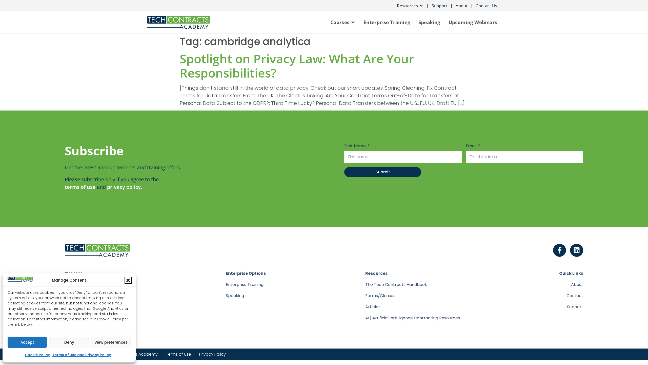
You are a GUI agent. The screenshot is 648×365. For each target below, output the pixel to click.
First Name (355, 146)
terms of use (80, 187)
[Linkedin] (576, 250)
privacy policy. (124, 187)
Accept (27, 342)
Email (471, 146)
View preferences (111, 342)
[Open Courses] (353, 22)
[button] (128, 280)
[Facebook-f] (559, 250)
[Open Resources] (421, 6)
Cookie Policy (37, 354)
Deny (69, 342)
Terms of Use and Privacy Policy (81, 354)
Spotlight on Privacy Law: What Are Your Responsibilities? (297, 65)
